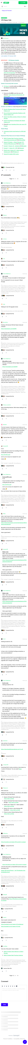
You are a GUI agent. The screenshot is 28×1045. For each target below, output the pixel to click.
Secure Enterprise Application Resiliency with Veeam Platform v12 (14, 114)
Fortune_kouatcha (7, 405)
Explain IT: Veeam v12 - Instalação (12, 146)
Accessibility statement (19, 1039)
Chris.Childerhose (7, 183)
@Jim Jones (21, 144)
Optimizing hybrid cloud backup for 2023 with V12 (15, 132)
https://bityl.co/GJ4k (15, 810)
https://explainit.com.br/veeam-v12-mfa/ (10, 926)
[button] (1, 3)
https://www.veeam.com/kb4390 (8, 329)
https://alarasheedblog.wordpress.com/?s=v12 (12, 749)
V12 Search (6, 86)
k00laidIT (5, 894)
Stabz (4, 513)
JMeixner (5, 215)
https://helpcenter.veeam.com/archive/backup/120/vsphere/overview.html (14, 523)
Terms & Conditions (7, 1039)
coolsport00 (5, 764)
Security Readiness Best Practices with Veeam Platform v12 (15, 110)
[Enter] (2, 6)
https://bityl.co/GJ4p (9, 814)
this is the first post (5, 455)
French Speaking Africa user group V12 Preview (15, 125)
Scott (4, 639)
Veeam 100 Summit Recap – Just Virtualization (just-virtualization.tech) (13, 871)
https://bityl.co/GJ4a (9, 799)
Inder (4, 304)
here (20, 769)
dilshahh (5, 424)
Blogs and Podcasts (7, 10)
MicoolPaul (5, 322)
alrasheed (5, 740)
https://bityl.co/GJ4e (13, 802)
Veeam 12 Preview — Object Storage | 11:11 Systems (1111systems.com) (14, 143)
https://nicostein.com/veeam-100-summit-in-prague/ (13, 842)
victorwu (5, 239)
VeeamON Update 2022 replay (11, 154)
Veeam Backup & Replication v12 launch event (14, 95)
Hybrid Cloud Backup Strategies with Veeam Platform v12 (14, 121)
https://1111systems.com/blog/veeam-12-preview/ (14, 899)
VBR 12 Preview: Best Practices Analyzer (13, 955)
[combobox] (14, 6)
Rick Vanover (5, 38)
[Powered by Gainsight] (14, 1036)
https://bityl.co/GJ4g (9, 806)
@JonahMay (22, 140)
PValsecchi (5, 788)
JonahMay (5, 946)
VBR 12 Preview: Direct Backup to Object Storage (13, 952)
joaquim (4, 917)
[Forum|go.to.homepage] (6, 3)
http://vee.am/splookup (9, 73)
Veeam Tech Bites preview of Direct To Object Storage (15, 117)
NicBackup (5, 833)
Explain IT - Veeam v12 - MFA (11, 148)
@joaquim (24, 146)
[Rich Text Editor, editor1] (14, 994)
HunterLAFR (5, 446)
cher (4, 258)
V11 (5, 50)
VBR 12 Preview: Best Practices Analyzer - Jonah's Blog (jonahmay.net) (14, 139)
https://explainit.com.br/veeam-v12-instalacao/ (12, 924)
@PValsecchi (15, 152)
